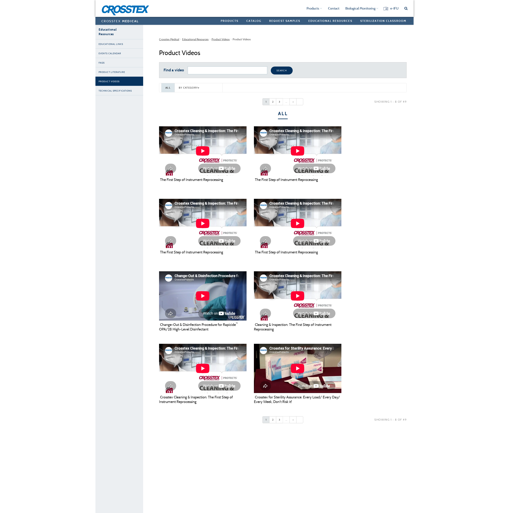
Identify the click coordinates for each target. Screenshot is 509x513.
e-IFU (394, 8)
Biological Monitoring (360, 8)
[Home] (126, 10)
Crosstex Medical (169, 39)
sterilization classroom (383, 20)
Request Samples (284, 20)
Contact (333, 8)
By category (188, 87)
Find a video (174, 70)
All (168, 87)
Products (313, 8)
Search (282, 70)
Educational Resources (195, 39)
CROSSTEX (120, 21)
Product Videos (221, 39)
